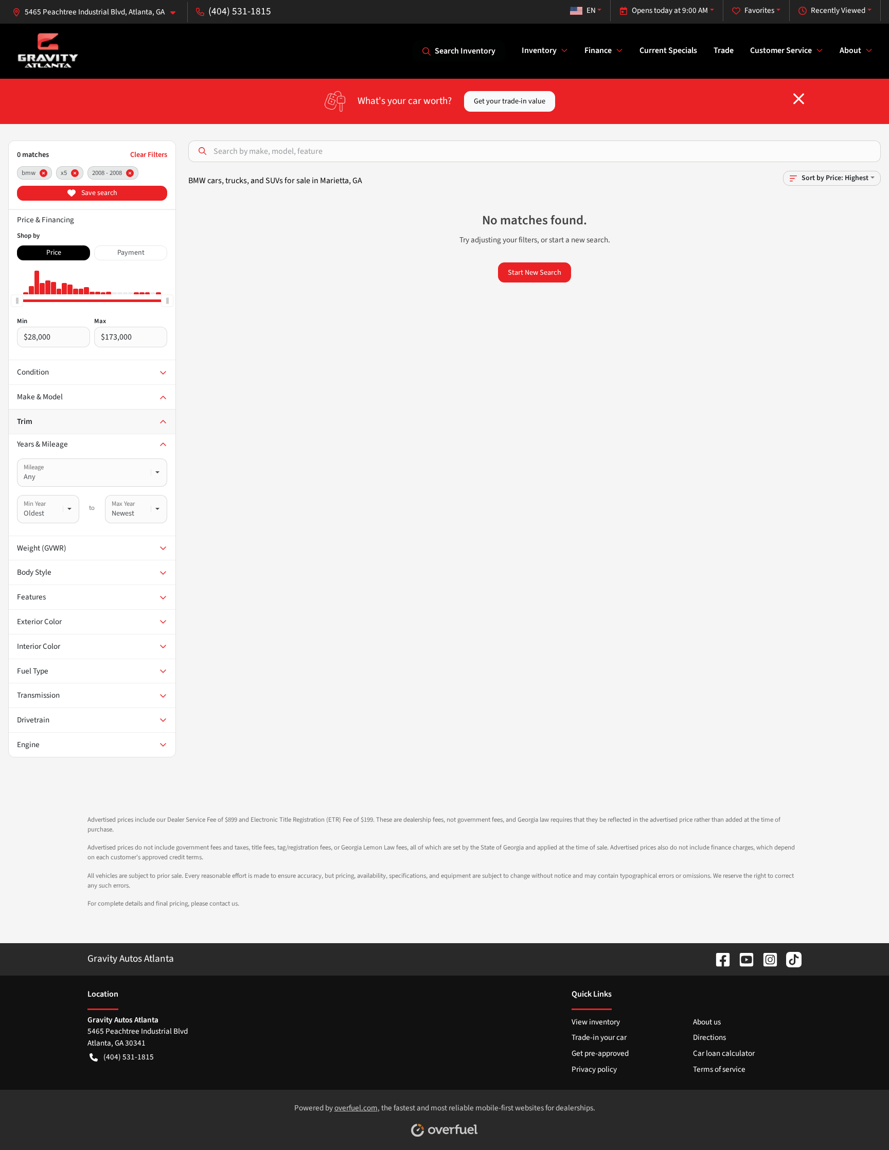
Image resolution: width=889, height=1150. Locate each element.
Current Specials (668, 50)
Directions (709, 1037)
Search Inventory (465, 51)
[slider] (17, 300)
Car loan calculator (724, 1053)
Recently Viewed (838, 10)
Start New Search (534, 272)
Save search (98, 193)
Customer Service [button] (781, 50)
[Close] (799, 99)
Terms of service (719, 1069)
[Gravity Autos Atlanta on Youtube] (742, 958)
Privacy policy (594, 1069)
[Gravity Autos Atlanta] (48, 50)
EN (591, 10)
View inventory (596, 1022)
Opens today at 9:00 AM (670, 10)
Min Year (35, 503)
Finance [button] (598, 50)
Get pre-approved (600, 1053)
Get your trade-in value (509, 101)
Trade (724, 50)
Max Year (123, 503)
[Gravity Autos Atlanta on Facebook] (719, 958)
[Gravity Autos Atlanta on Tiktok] (790, 958)
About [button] (850, 50)
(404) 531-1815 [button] (239, 11)
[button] (98, 12)
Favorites (759, 10)
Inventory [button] (539, 50)
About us (707, 1022)
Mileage (34, 467)
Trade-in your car (599, 1037)
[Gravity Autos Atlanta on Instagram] (766, 958)
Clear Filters (148, 154)
